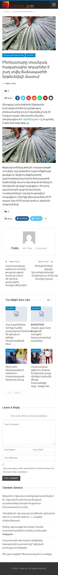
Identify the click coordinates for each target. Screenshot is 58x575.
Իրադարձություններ (13, 55)
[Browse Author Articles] (29, 237)
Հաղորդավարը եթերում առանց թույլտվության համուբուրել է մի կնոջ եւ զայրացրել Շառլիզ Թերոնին (16, 276)
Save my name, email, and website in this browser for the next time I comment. (28, 470)
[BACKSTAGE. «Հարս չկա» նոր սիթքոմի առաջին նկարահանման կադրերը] (42, 314)
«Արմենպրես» (31, 119)
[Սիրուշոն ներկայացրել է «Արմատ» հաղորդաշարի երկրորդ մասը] (16, 356)
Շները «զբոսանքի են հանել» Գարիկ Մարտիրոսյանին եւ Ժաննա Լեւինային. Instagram (24, 530)
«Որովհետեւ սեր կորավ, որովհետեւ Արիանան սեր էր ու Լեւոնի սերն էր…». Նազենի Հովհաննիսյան (28, 517)
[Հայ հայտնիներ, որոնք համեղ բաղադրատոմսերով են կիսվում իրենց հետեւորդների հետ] (16, 314)
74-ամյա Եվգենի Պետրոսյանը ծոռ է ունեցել (27, 554)
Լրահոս (30, 55)
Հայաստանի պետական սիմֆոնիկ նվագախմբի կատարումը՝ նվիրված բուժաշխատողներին (22, 544)
